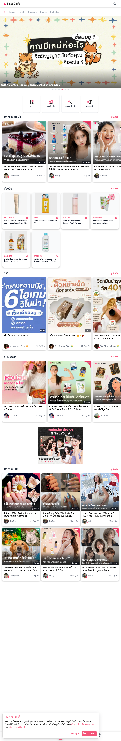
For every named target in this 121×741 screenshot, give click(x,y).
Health (22, 12)
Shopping (32, 12)
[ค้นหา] (114, 3)
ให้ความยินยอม (89, 733)
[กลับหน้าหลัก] (13, 3)
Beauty (12, 12)
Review (43, 12)
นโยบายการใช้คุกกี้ (17, 727)
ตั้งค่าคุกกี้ (75, 733)
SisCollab (54, 12)
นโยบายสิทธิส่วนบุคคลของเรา (83, 724)
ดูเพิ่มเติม (115, 117)
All (5, 12)
